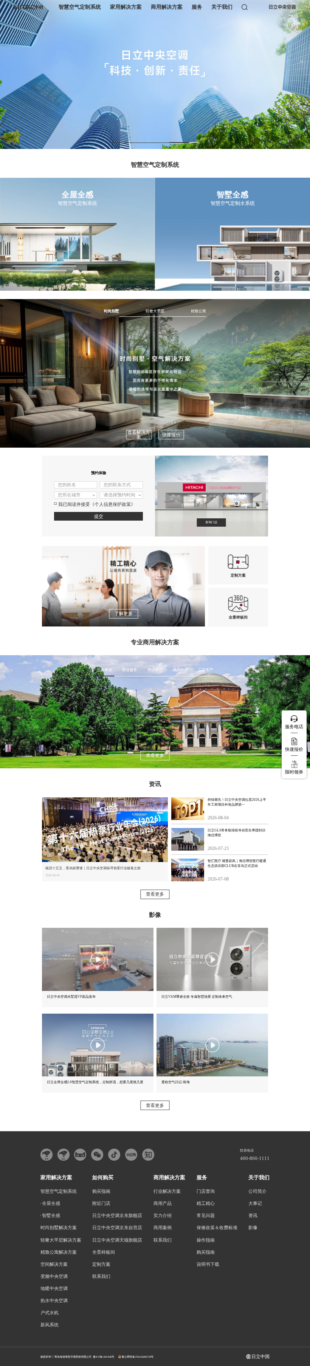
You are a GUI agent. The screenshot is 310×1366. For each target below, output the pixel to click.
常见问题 (206, 1215)
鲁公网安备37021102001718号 (137, 1356)
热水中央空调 (54, 1300)
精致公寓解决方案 (58, 1252)
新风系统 (49, 1324)
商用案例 (162, 1227)
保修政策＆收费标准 (217, 1227)
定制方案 (101, 1264)
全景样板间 (103, 1252)
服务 (197, 7)
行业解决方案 (167, 1191)
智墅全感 (51, 1215)
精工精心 (206, 1203)
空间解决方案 (54, 1264)
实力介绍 (162, 1215)
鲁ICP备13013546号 (103, 1356)
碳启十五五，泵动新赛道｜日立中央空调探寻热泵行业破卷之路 (93, 868)
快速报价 (171, 434)
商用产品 (162, 1203)
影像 (252, 1227)
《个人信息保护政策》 (112, 504)
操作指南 (206, 1240)
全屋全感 (51, 1203)
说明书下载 (208, 1264)
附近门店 (101, 1203)
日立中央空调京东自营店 (117, 1227)
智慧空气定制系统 (80, 7)
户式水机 (49, 1312)
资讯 (252, 1215)
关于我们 (221, 7)
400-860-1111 (255, 1158)
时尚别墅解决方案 (58, 1227)
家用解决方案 (126, 7)
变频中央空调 (54, 1276)
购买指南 (101, 1191)
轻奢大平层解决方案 (60, 1240)
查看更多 (155, 755)
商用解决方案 (167, 7)
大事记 (255, 1203)
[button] (126, 142)
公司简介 (257, 1191)
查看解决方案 (138, 434)
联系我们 (101, 1276)
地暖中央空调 (54, 1288)
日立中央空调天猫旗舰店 (117, 1240)
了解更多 (124, 613)
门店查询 (206, 1191)
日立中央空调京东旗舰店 (117, 1215)
